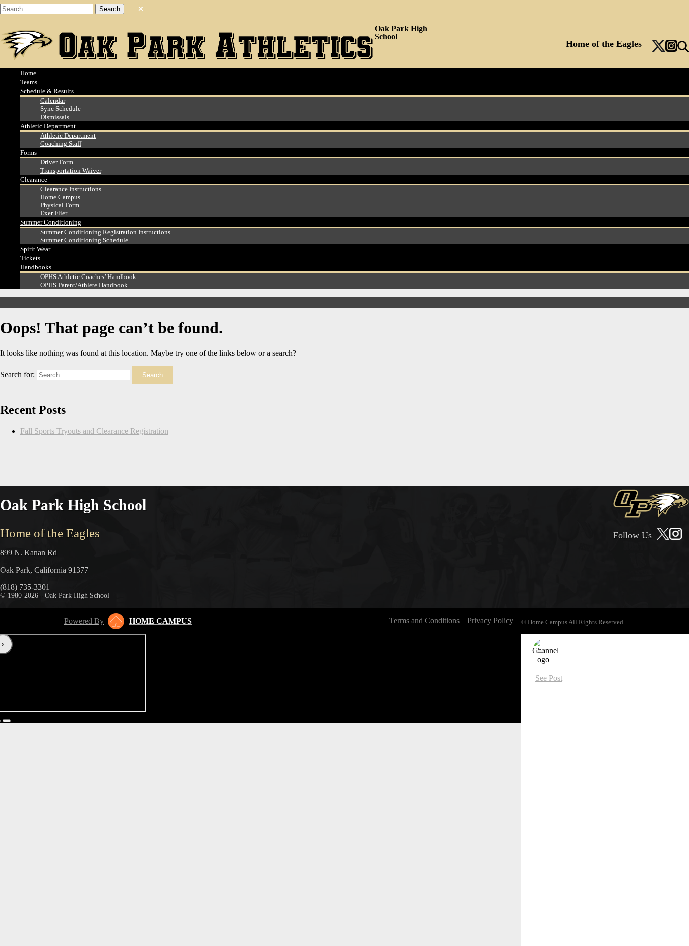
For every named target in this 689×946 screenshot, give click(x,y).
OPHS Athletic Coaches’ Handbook (88, 277)
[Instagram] (671, 47)
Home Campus (60, 197)
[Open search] (683, 47)
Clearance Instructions (70, 189)
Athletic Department (68, 135)
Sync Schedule (60, 109)
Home (28, 73)
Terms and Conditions (424, 620)
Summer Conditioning (50, 222)
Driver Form (56, 162)
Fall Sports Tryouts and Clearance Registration (94, 431)
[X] (658, 47)
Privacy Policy (490, 620)
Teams (28, 82)
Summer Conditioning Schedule (84, 240)
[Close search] (140, 6)
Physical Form (59, 205)
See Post (548, 678)
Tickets (30, 258)
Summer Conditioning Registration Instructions (105, 232)
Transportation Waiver (70, 170)
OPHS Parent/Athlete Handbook (84, 285)
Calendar (52, 100)
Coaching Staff (60, 143)
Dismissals (54, 117)
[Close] (540, 651)
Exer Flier (53, 213)
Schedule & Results (47, 91)
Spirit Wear (35, 249)
